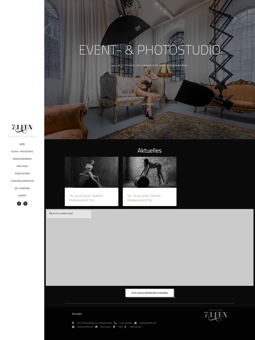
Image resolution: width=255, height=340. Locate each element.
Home (22, 144)
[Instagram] (25, 203)
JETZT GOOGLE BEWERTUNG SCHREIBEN (150, 292)
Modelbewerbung (22, 158)
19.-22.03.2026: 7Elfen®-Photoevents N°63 (86, 197)
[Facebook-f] (19, 203)
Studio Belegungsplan (22, 180)
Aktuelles (148, 104)
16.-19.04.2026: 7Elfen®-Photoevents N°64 (144, 197)
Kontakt (22, 195)
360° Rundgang (22, 188)
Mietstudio (22, 166)
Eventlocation (22, 173)
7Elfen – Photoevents (22, 151)
